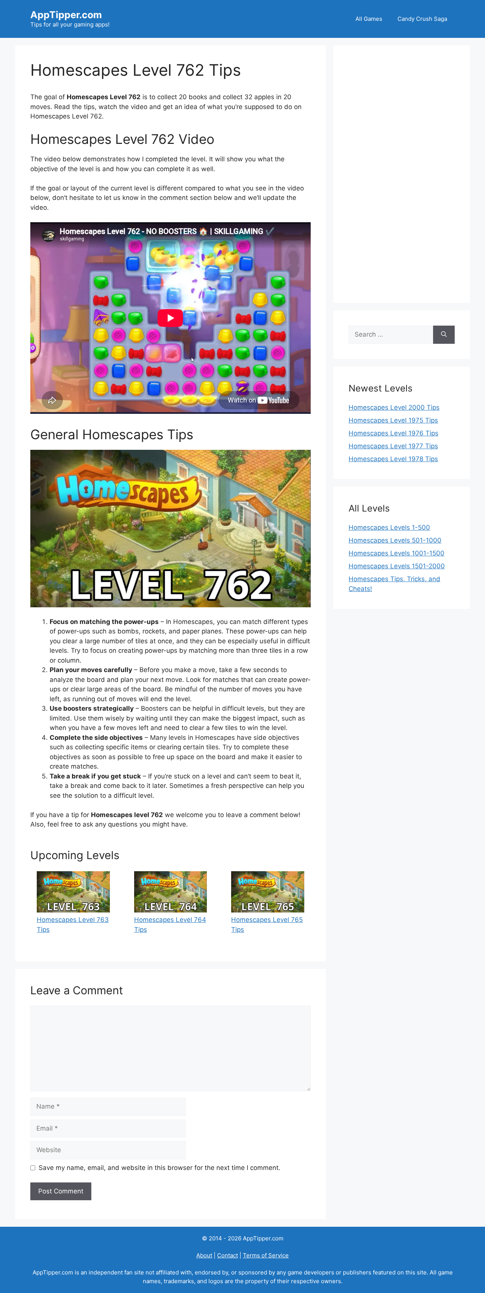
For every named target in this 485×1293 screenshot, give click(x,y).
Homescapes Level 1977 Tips (393, 446)
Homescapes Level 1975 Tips (393, 420)
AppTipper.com (66, 14)
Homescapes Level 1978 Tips (393, 459)
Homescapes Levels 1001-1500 (396, 553)
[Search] (444, 335)
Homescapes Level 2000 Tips (394, 407)
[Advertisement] (402, 174)
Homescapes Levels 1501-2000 (397, 566)
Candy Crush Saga (422, 18)
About (204, 1255)
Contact (227, 1255)
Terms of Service (266, 1255)
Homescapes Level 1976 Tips (393, 433)
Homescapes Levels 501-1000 (395, 540)
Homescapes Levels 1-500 (389, 527)
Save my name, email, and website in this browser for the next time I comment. (159, 1167)
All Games (368, 18)
